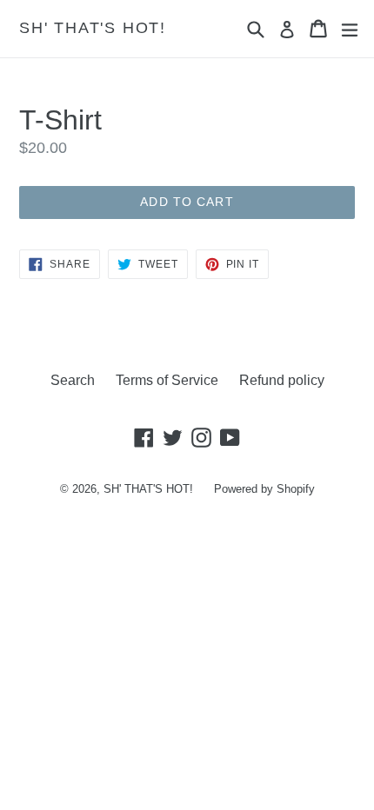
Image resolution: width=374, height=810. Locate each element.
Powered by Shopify (264, 488)
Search (72, 380)
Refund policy (281, 380)
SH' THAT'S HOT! (92, 28)
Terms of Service (167, 380)
